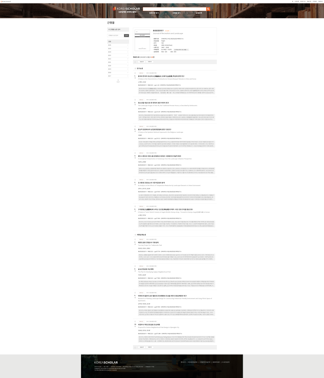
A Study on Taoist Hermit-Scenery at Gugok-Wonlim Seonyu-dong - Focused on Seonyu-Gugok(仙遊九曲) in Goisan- (174, 212)
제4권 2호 (150, 85)
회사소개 (183, 362)
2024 (109, 52)
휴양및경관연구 (142, 85)
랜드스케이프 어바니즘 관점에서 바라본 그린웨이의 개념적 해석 (159, 156)
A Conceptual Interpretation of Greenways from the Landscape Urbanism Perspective (165, 159)
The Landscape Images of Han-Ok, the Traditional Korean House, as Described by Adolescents (167, 105)
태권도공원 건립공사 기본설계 (148, 243)
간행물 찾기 (176, 13)
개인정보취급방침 (192, 362)
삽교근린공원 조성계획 (146, 269)
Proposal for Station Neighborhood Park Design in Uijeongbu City (158, 327)
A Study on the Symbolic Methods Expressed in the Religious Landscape (160, 132)
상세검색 (199, 13)
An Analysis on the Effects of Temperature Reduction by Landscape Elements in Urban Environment (169, 185)
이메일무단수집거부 (205, 362)
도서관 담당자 (226, 362)
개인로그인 (303, 1)
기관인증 (296, 1)
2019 (109, 69)
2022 (109, 59)
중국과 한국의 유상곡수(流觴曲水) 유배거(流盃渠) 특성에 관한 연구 (161, 76)
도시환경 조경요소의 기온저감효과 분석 (151, 183)
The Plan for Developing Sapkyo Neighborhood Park (154, 272)
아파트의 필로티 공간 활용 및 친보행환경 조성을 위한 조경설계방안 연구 (162, 296)
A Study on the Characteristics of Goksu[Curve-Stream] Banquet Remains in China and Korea (167, 79)
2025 (109, 48)
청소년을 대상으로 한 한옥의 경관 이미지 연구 (153, 103)
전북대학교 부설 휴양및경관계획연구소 (172, 39)
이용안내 (320, 1)
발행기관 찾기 (154, 13)
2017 (109, 76)
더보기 (118, 82)
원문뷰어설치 (216, 362)
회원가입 (309, 1)
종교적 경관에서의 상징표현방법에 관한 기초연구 (154, 130)
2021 (109, 62)
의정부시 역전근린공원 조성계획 (149, 325)
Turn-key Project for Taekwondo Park (150, 245)
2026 (109, 45)
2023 (109, 55)
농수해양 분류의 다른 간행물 (180, 49)
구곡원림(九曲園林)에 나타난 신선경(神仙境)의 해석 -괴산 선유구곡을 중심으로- (165, 209)
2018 (109, 72)
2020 (109, 66)
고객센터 (315, 1)
